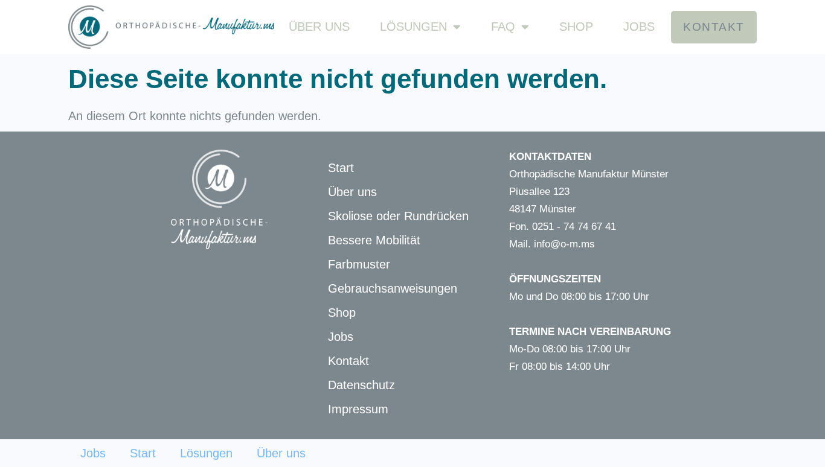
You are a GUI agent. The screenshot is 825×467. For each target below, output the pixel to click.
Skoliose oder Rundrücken (398, 216)
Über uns (319, 26)
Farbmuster (359, 264)
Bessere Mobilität (374, 240)
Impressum (358, 409)
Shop (576, 26)
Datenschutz (361, 385)
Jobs (639, 26)
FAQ (503, 26)
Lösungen (413, 26)
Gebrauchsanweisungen (392, 288)
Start (341, 167)
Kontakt (348, 360)
